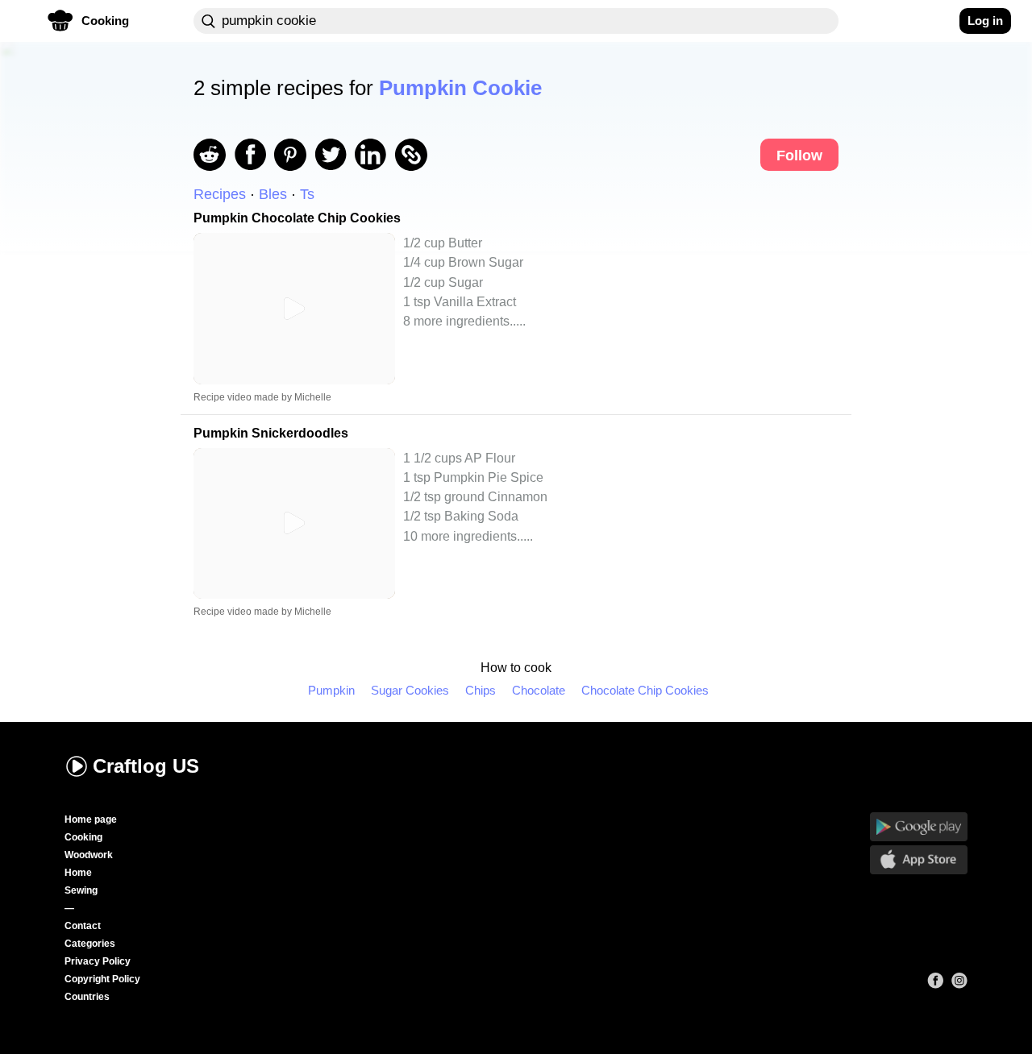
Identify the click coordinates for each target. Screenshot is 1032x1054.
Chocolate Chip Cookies (645, 690)
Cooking (83, 837)
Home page (90, 819)
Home (78, 873)
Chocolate (538, 690)
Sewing (81, 890)
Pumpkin (331, 690)
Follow (799, 155)
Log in (985, 20)
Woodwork (88, 855)
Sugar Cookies (410, 690)
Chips (480, 690)
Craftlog (146, 766)
